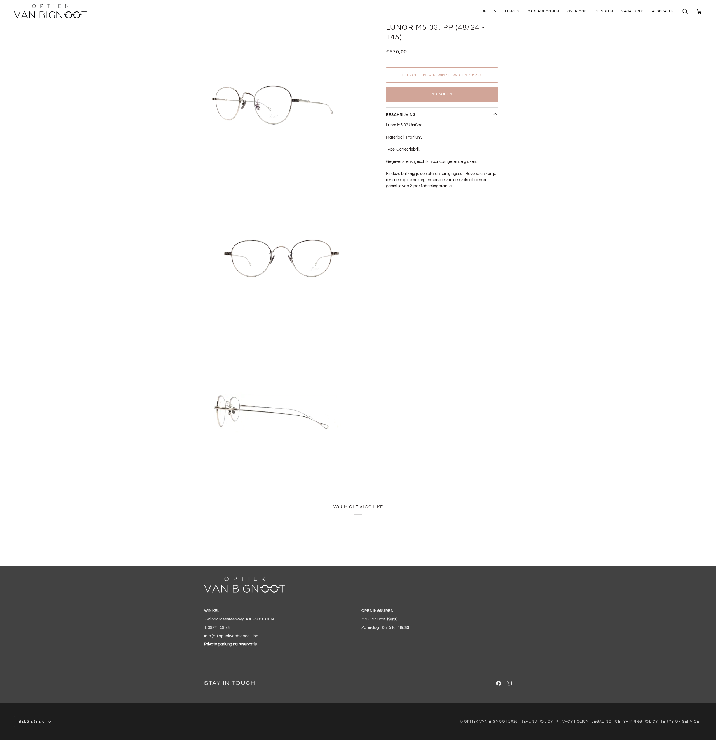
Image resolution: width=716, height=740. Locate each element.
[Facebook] (498, 683)
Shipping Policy (640, 721)
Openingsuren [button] (377, 611)
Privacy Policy (572, 721)
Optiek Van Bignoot (485, 721)
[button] (489, 11)
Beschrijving (401, 115)
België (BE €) (32, 721)
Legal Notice (606, 721)
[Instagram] (509, 683)
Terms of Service (680, 721)
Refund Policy (536, 721)
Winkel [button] (212, 611)
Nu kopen (441, 94)
